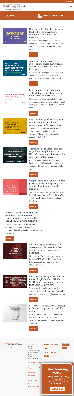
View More (33, 54)
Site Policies (31, 378)
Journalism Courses (51, 344)
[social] (63, 344)
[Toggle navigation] (71, 7)
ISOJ (45, 348)
